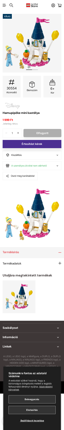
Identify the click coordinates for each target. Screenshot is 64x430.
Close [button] (32, 328)
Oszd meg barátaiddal (22, 175)
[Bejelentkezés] (53, 5)
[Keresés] (11, 5)
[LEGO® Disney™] (32, 106)
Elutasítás (32, 410)
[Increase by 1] (18, 133)
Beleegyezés (32, 399)
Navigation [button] (4, 5)
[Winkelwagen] (59, 5)
